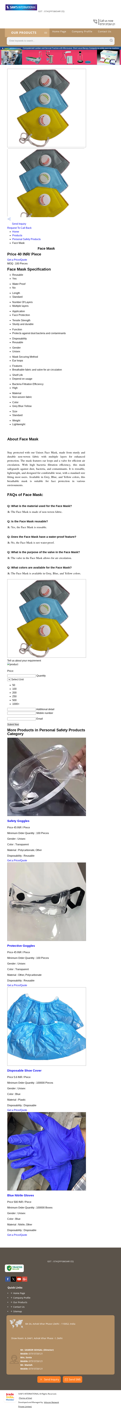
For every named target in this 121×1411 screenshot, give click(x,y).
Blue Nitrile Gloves (20, 1195)
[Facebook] (7, 1280)
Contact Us (104, 31)
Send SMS (75, 1379)
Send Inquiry (18, 223)
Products (17, 235)
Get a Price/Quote (17, 259)
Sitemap (17, 1311)
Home (15, 231)
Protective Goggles (21, 945)
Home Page (59, 31)
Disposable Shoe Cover (24, 1070)
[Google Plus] (24, 1280)
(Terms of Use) (25, 1398)
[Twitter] (13, 1280)
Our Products (23, 33)
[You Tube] (19, 1280)
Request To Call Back (19, 228)
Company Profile (82, 31)
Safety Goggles (18, 821)
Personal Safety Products (26, 239)
